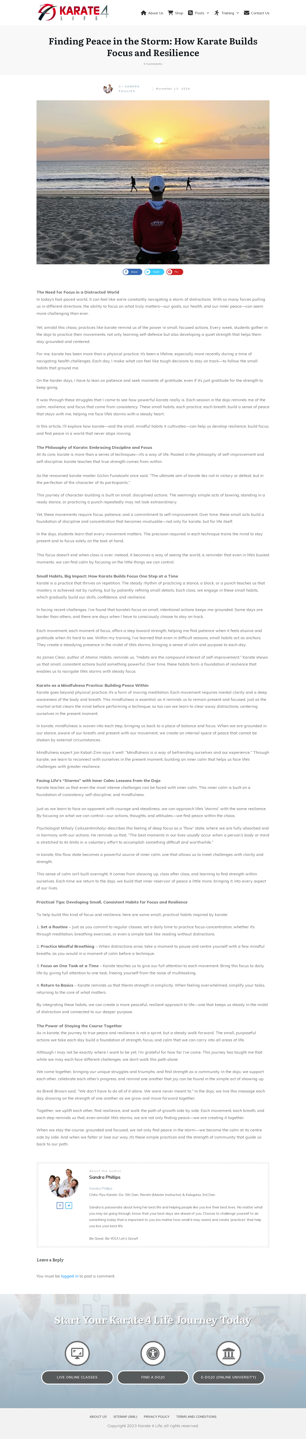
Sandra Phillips (100, 1188)
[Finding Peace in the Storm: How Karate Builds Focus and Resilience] (153, 182)
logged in (69, 1276)
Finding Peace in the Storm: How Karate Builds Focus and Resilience (153, 46)
